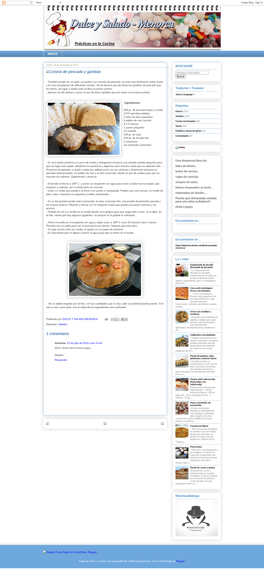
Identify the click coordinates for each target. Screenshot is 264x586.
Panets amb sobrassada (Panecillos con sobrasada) (202, 382)
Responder (61, 359)
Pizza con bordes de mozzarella (200, 404)
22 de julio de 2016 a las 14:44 (84, 343)
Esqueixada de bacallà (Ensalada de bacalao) (201, 266)
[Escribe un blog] (116, 319)
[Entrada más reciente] (47, 424)
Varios (178, 126)
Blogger (180, 561)
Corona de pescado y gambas (75, 71)
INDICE (53, 53)
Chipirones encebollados (203, 335)
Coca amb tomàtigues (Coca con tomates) (201, 289)
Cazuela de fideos (199, 426)
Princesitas (196, 447)
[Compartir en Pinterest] (126, 319)
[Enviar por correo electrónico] (112, 319)
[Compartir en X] (119, 319)
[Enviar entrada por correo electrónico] (105, 319)
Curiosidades (182, 136)
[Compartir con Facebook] (123, 319)
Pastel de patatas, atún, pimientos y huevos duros (203, 357)
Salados (62, 324)
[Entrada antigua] (162, 424)
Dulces (179, 111)
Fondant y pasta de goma (188, 131)
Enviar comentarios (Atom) (113, 435)
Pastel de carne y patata (202, 467)
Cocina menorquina (185, 121)
